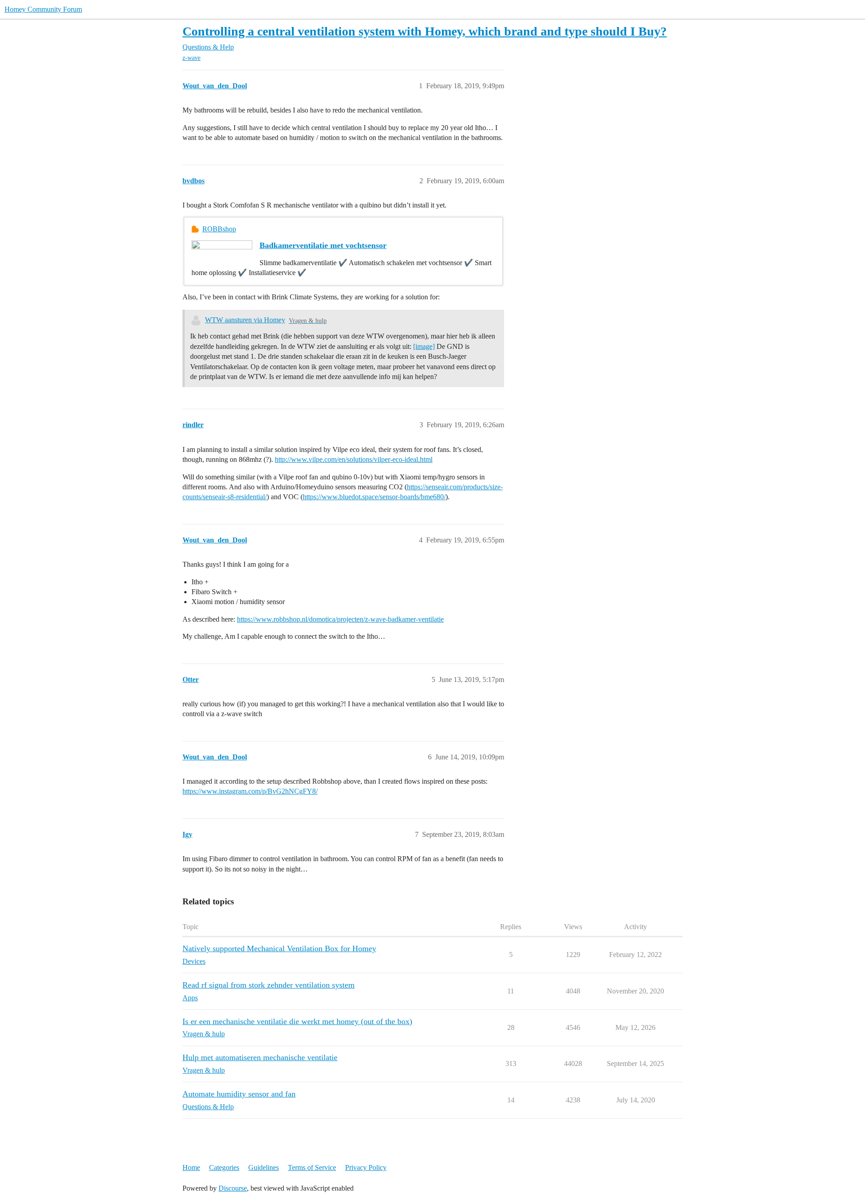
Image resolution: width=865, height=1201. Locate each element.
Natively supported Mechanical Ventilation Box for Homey (279, 948)
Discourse (233, 1188)
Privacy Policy (366, 1167)
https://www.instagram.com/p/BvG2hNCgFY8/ (250, 791)
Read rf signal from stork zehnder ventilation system (268, 984)
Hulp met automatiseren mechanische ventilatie (259, 1057)
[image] (424, 346)
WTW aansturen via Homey (245, 320)
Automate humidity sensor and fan (239, 1093)
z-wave (191, 57)
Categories (224, 1167)
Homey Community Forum (43, 9)
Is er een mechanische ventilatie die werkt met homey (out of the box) (297, 1021)
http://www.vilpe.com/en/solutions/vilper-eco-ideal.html (353, 459)
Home (191, 1167)
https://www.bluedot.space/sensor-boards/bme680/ (374, 497)
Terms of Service (312, 1167)
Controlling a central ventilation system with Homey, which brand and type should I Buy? (424, 31)
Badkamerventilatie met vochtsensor (323, 245)
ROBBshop (219, 229)
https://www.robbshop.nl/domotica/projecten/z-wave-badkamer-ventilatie (340, 619)
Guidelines (263, 1167)
